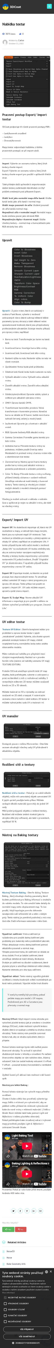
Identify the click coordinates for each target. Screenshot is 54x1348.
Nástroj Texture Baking (14, 892)
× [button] (51, 1272)
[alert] (27, 1308)
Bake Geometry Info (16, 1264)
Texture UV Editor (11, 629)
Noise (9, 1257)
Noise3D (11, 1251)
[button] (27, 1343)
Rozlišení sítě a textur (13, 793)
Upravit (6, 310)
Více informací (8, 1292)
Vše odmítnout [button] (27, 1336)
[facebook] (20, 1211)
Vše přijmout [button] (27, 1329)
